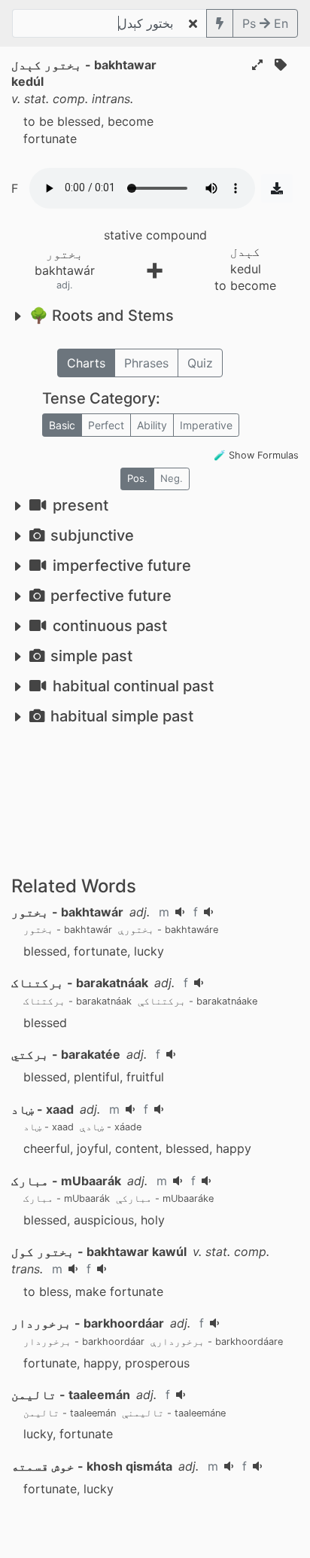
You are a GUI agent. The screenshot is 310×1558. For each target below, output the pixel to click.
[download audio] (277, 188)
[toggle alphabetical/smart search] (219, 23)
